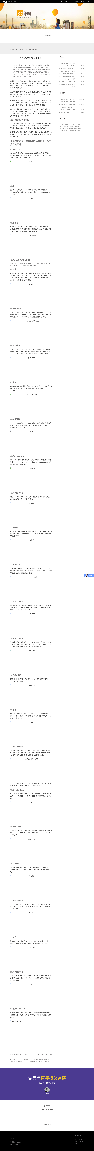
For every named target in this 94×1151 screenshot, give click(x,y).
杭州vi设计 (72, 126)
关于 (71, 1)
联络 (88, 1)
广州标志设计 (67, 126)
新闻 (18, 49)
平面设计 (74, 130)
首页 (61, 1)
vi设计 (71, 128)
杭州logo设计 (78, 126)
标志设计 (61, 130)
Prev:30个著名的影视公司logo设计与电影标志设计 (20, 1054)
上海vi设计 (61, 128)
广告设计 (70, 130)
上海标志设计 (67, 128)
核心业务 (76, 1)
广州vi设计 (61, 126)
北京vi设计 (66, 124)
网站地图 (12, 1138)
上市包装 (83, 1)
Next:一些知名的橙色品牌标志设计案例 (44, 1054)
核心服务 (81, 1139)
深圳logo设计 (78, 124)
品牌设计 (79, 128)
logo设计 (75, 128)
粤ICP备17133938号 (14, 1144)
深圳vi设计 (22, 49)
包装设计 (65, 130)
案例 (66, 1)
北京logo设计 (72, 124)
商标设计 (78, 130)
